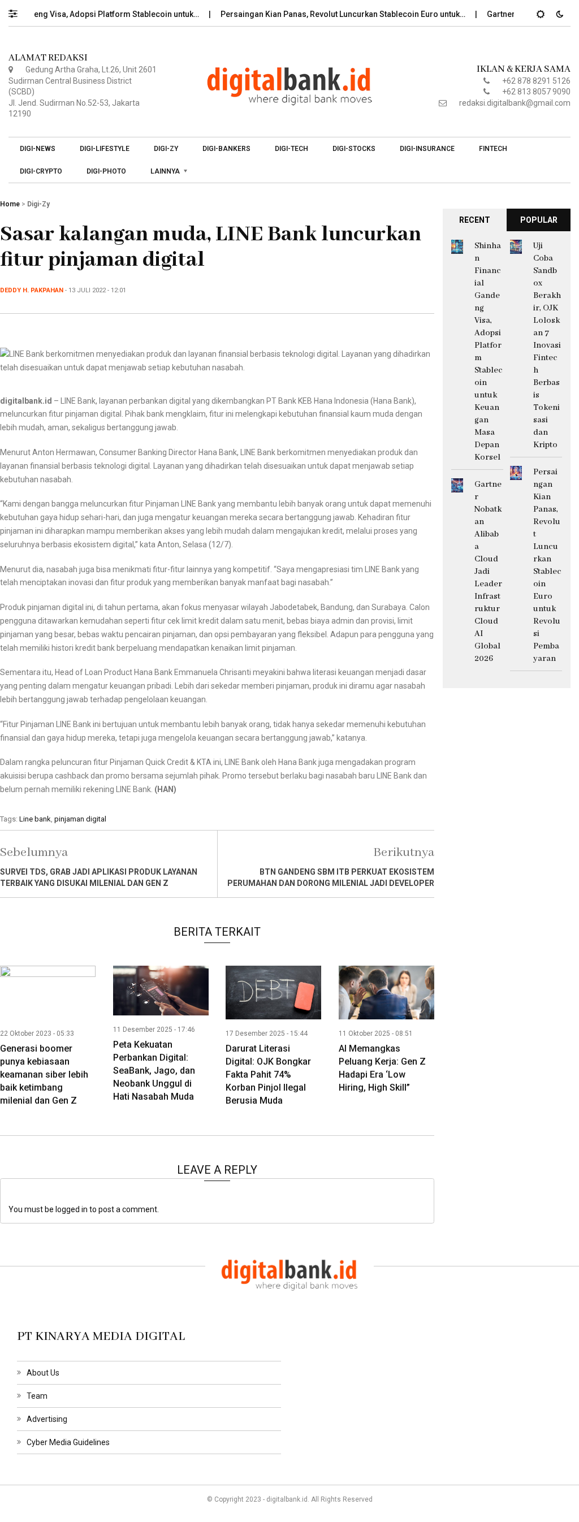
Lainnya (165, 171)
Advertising (47, 1419)
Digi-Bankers (226, 149)
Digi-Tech (291, 149)
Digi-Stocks (353, 149)
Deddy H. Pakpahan (31, 290)
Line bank (35, 819)
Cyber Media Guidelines (68, 1442)
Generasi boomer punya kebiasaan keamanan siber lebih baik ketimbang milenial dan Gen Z (44, 1074)
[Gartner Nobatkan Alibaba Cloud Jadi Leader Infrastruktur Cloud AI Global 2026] (457, 484)
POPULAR (539, 219)
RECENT (474, 219)
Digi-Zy (166, 149)
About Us (43, 1372)
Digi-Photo (106, 171)
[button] (18, 11)
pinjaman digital (80, 819)
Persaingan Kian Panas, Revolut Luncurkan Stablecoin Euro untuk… (324, 14)
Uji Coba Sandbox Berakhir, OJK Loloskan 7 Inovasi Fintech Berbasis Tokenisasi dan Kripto (547, 345)
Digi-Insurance (427, 149)
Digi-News (37, 149)
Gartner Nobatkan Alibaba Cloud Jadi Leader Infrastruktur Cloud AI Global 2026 (488, 571)
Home (10, 204)
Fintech (493, 149)
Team (37, 1395)
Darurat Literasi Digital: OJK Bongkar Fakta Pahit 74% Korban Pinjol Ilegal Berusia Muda (268, 1074)
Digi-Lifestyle (104, 149)
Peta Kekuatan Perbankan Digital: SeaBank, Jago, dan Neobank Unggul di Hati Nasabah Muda (154, 1070)
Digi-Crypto (41, 171)
